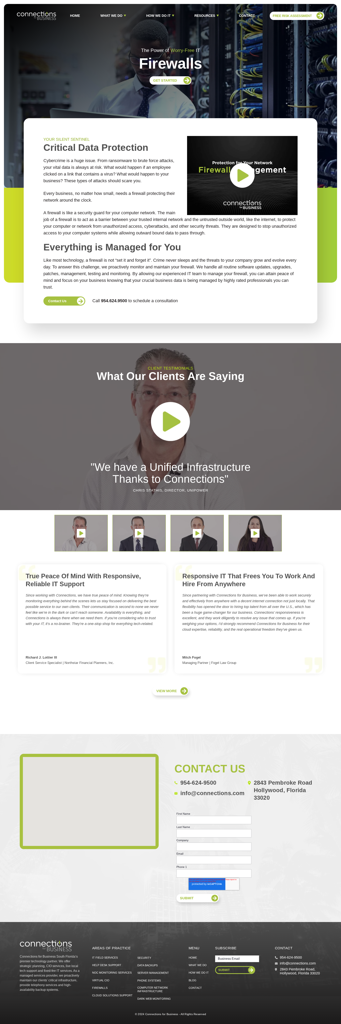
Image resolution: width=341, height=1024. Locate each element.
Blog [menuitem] (192, 980)
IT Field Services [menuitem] (105, 957)
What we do (111, 16)
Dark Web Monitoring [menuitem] (154, 998)
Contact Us (57, 301)
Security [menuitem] (144, 957)
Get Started (165, 80)
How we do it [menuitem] (199, 972)
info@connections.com (212, 793)
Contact (247, 16)
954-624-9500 (198, 783)
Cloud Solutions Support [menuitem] (112, 995)
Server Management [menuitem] (153, 972)
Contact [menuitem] (195, 987)
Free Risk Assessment (292, 16)
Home (75, 16)
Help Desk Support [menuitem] (106, 965)
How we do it (158, 16)
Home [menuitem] (193, 957)
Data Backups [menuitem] (147, 965)
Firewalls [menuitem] (100, 987)
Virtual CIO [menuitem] (100, 980)
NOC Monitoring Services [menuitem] (112, 972)
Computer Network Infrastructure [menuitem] (152, 989)
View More (166, 691)
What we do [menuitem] (198, 965)
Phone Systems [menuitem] (149, 980)
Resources (204, 16)
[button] (81, 533)
